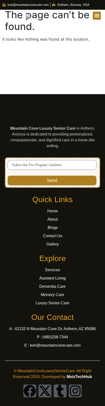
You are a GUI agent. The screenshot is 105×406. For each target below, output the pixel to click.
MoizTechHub (79, 377)
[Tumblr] (60, 391)
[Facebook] (29, 391)
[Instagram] (75, 391)
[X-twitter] (45, 391)
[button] (97, 16)
